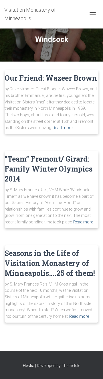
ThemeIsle (71, 365)
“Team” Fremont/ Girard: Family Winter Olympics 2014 (48, 169)
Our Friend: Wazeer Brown (51, 78)
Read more (62, 127)
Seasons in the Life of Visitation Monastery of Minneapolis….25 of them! (50, 263)
